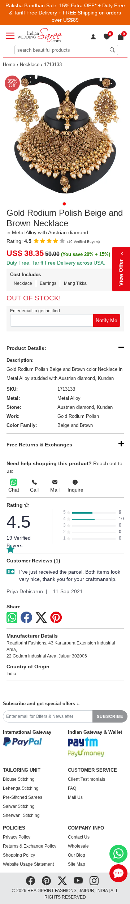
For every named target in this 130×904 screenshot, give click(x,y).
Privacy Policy (16, 837)
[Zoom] (65, 134)
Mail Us (75, 797)
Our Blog (76, 855)
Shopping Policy (19, 855)
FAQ (72, 788)
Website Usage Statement (28, 864)
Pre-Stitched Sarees (22, 797)
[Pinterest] (56, 617)
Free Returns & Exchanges (39, 444)
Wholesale (78, 846)
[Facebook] (26, 617)
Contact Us (79, 837)
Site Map (76, 864)
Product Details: (26, 348)
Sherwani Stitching (21, 815)
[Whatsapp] (11, 617)
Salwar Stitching (19, 806)
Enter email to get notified (35, 310)
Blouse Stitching (19, 779)
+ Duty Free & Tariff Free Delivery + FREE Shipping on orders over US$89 (67, 13)
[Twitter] (41, 617)
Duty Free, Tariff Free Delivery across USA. (55, 263)
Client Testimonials (86, 779)
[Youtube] (78, 881)
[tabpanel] (65, 134)
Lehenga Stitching (21, 788)
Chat (13, 490)
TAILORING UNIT (21, 770)
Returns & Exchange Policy (29, 846)
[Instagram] (94, 881)
